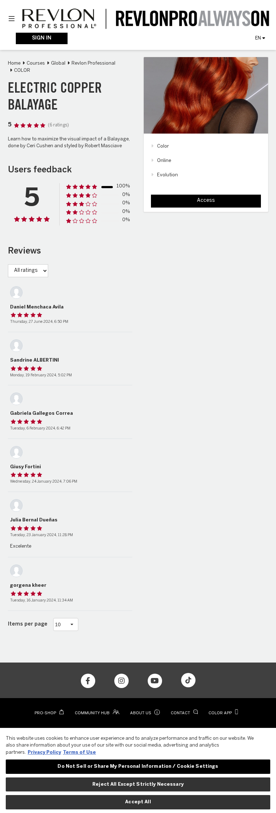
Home (14, 63)
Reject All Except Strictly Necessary (138, 784)
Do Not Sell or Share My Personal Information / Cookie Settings (138, 766)
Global (58, 63)
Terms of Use (79, 752)
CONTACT (181, 713)
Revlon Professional (93, 63)
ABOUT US (145, 713)
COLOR (22, 70)
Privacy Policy (44, 752)
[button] (11, 19)
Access (206, 200)
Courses (36, 63)
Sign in (41, 38)
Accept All (138, 802)
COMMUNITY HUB (93, 713)
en (258, 38)
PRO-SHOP (45, 713)
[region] (138, 770)
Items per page (27, 624)
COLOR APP (220, 713)
